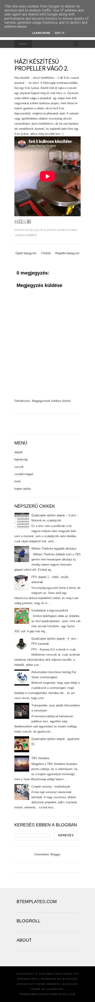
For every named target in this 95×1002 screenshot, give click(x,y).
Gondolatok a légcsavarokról (49, 610)
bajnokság (20, 459)
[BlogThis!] (20, 221)
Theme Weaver (47, 984)
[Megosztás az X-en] (25, 221)
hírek (17, 481)
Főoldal (46, 253)
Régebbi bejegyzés (67, 253)
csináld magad (23, 474)
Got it (60, 33)
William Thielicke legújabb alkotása (53, 548)
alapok (18, 452)
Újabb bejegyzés (26, 253)
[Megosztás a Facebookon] (29, 221)
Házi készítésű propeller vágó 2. (41, 65)
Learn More (41, 33)
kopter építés (22, 488)
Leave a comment (26, 235)
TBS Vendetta (40, 758)
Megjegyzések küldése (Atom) (51, 401)
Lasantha (55, 989)
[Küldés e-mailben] (16, 221)
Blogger (55, 854)
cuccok (33, 230)
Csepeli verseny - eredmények (50, 786)
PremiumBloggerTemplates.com (47, 994)
